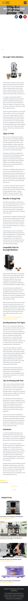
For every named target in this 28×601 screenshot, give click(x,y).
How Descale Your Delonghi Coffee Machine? (11, 516)
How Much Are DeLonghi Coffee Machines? (11, 538)
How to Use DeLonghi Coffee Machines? (10, 580)
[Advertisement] (14, 34)
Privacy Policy (14, 590)
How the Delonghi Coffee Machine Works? (11, 559)
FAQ (2, 49)
